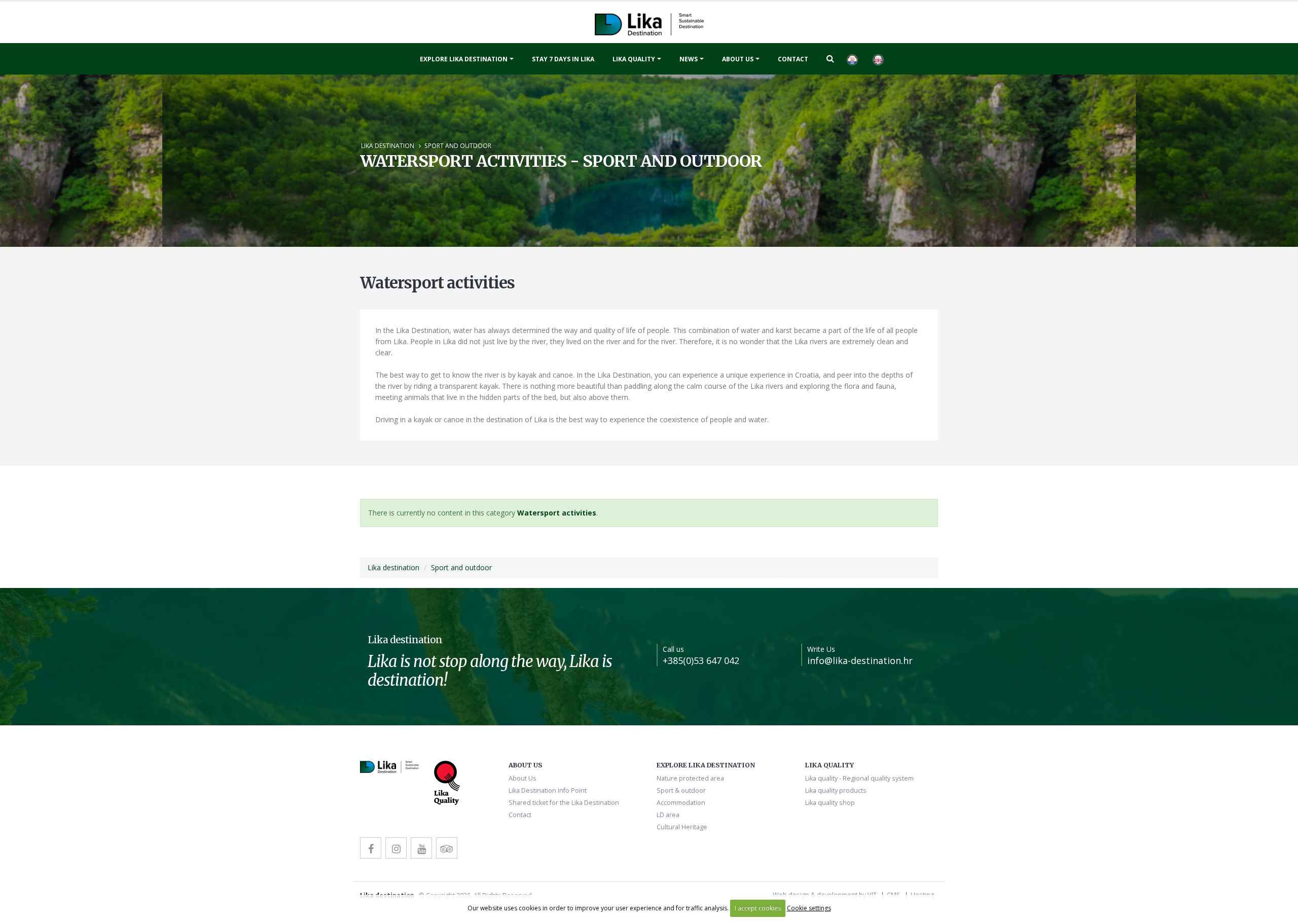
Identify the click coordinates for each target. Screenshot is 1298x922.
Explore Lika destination (464, 59)
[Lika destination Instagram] (396, 848)
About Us (737, 59)
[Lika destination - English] (878, 59)
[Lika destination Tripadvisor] (446, 848)
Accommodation (681, 802)
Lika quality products (836, 790)
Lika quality (633, 59)
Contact (793, 59)
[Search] (830, 58)
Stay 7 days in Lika (563, 59)
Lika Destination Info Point (548, 790)
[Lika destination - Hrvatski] (852, 59)
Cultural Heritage (682, 827)
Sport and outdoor (457, 145)
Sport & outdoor (681, 790)
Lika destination (387, 145)
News (688, 59)
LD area (668, 814)
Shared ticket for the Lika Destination (564, 802)
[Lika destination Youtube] (421, 848)
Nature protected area (690, 778)
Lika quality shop (830, 802)
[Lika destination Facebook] (370, 848)
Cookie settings (809, 908)
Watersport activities (556, 513)
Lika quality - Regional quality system (859, 778)
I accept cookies (758, 908)
